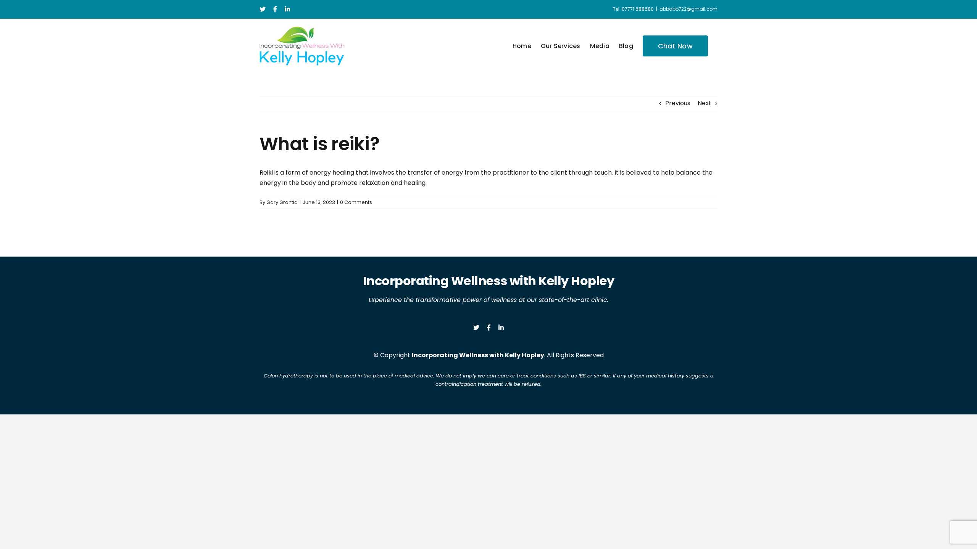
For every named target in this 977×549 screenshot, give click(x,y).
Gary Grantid (282, 202)
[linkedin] (501, 327)
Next (704, 103)
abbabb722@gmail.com (688, 9)
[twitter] (476, 327)
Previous (677, 103)
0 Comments (356, 202)
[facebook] (489, 327)
